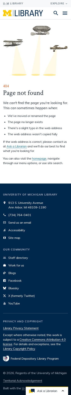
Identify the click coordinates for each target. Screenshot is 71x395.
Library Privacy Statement (21, 328)
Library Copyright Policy (19, 348)
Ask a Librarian (17, 146)
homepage (39, 158)
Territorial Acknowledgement (22, 380)
